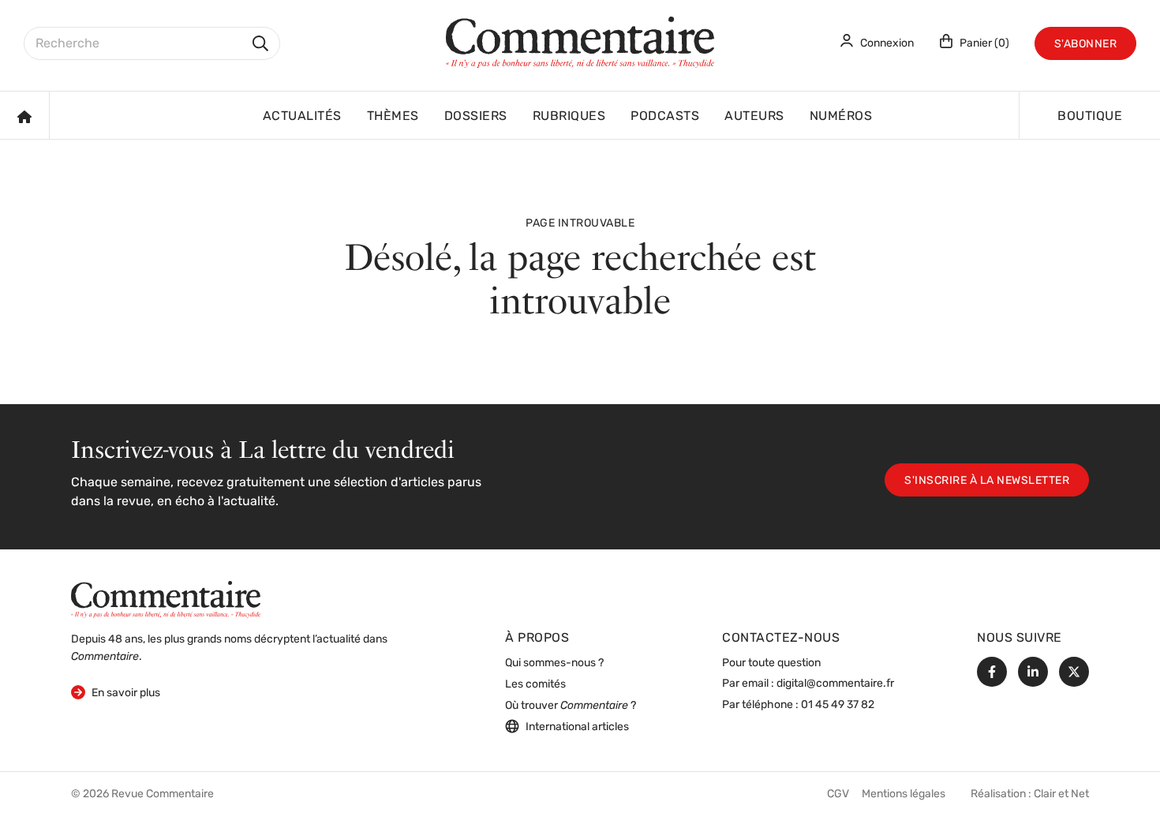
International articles (577, 727)
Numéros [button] (841, 117)
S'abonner (1085, 45)
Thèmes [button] (393, 117)
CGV (838, 794)
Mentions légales (903, 794)
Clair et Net (1061, 794)
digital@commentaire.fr (835, 684)
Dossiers (475, 117)
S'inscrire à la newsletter (986, 481)
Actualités (302, 117)
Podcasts (665, 117)
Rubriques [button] (569, 117)
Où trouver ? (570, 706)
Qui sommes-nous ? (554, 663)
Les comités (535, 685)
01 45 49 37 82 (837, 705)
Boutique (1089, 117)
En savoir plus (115, 693)
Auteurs (754, 117)
